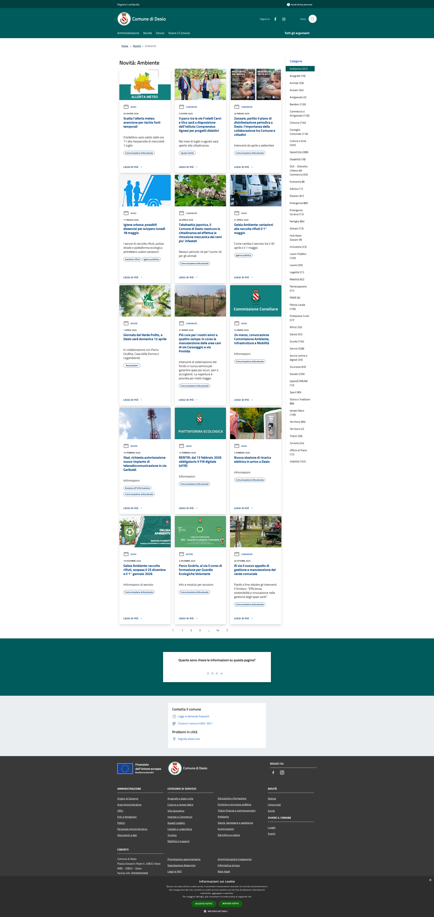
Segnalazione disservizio (181, 865)
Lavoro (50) (296, 265)
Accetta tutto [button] (203, 903)
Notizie (134, 323)
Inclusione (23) (298, 247)
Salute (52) (296, 334)
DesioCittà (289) (299, 152)
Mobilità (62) (297, 279)
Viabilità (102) (298, 461)
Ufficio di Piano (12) (298, 452)
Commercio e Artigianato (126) (299, 113)
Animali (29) (297, 83)
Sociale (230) (297, 374)
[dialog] (217, 896)
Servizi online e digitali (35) (298, 358)
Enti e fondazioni (127, 817)
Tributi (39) (296, 436)
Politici (121, 823)
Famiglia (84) (297, 221)
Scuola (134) (297, 341)
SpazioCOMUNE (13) (299, 383)
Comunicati (191, 107)
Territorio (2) (297, 429)
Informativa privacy (229, 865)
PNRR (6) (295, 298)
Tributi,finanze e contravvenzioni (236, 810)
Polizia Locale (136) (297, 307)
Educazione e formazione (232, 798)
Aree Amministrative (129, 805)
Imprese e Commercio (179, 817)
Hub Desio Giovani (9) (296, 237)
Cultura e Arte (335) (298, 143)
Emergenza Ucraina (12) (297, 212)
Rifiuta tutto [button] (231, 903)
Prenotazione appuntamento (183, 859)
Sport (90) (295, 392)
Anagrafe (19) (297, 76)
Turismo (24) (297, 443)
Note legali (224, 871)
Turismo (172, 835)
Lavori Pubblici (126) (298, 256)
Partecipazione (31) (298, 288)
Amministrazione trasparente (235, 859)
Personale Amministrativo (132, 829)
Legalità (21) (297, 272)
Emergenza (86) (299, 203)
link (249, 896)
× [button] (430, 880)
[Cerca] (313, 19)
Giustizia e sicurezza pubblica (234, 804)
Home (124, 46)
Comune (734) (298, 123)
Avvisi (133, 107)
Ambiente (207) (299, 69)
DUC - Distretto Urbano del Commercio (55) (299, 170)
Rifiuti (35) (296, 327)
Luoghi (272, 827)
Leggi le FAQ (174, 871)
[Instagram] (282, 18)
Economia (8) (297, 182)
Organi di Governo (127, 798)
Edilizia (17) (296, 189)
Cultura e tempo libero (180, 805)
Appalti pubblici (176, 823)
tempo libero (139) (297, 412)
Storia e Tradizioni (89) (300, 401)
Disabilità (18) (297, 159)
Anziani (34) (296, 90)
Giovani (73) (296, 228)
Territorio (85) (297, 422)
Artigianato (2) (298, 97)
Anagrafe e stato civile (180, 798)
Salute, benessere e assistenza (235, 823)
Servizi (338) (297, 348)
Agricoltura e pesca (229, 835)
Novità (137, 46)
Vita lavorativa (175, 811)
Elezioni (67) (297, 196)
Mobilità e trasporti (178, 841)
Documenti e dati (127, 835)
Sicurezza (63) (298, 367)
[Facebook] (274, 18)
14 (217, 630)
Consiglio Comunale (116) (299, 132)
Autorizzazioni (226, 829)
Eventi (271, 834)
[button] (217, 911)
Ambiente (223, 817)
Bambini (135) (298, 104)
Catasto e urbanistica (179, 829)
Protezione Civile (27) (299, 318)
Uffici (120, 811)
